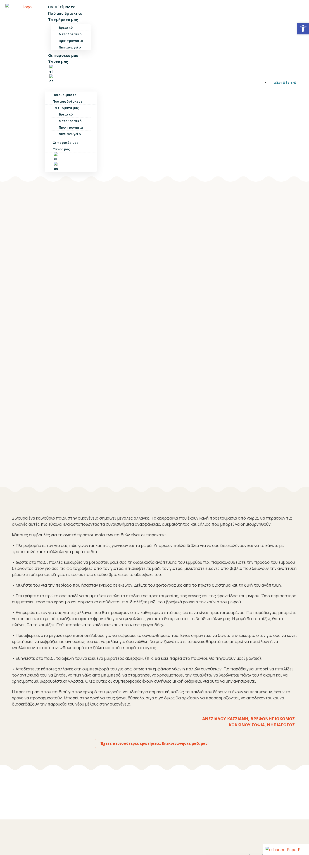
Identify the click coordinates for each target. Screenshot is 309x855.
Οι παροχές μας (63, 55)
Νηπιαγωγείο (70, 47)
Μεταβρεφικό (70, 34)
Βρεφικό (66, 27)
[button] (71, 87)
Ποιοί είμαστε (61, 7)
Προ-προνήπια (71, 41)
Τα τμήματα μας (63, 19)
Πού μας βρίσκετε (65, 13)
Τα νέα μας (58, 61)
